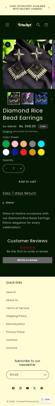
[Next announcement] (49, 7)
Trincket (20, 401)
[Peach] (23, 144)
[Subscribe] (45, 375)
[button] (7, 25)
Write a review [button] (27, 260)
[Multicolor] (6, 152)
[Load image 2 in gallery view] (28, 98)
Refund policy (15, 324)
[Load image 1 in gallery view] (14, 98)
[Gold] (32, 152)
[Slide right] (51, 99)
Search (11, 292)
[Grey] (32, 144)
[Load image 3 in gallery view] (41, 98)
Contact (12, 340)
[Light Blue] (41, 144)
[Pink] (15, 144)
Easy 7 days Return (19, 193)
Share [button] (10, 202)
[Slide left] (3, 99)
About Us (12, 300)
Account (11, 348)
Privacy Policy (15, 332)
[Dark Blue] (15, 152)
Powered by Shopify (37, 401)
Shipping (7, 131)
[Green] (6, 144)
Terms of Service (17, 308)
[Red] (23, 152)
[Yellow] (41, 152)
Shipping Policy (16, 316)
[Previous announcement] (6, 7)
